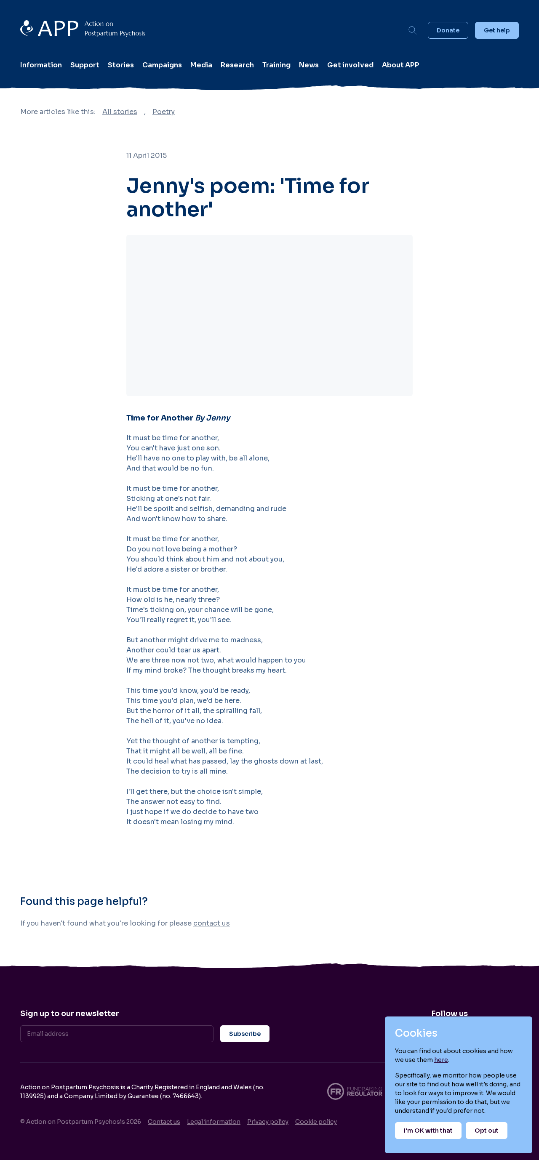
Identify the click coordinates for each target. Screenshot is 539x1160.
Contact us (164, 1121)
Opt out (487, 1130)
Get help (497, 30)
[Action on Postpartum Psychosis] (209, 30)
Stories (121, 65)
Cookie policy (316, 1121)
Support (84, 65)
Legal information (213, 1121)
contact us (211, 923)
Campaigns (162, 65)
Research (237, 65)
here (441, 1060)
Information (41, 65)
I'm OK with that (428, 1130)
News (309, 65)
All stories (119, 111)
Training (276, 65)
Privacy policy (267, 1121)
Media (201, 65)
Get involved (350, 65)
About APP (400, 65)
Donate (448, 30)
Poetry (163, 111)
